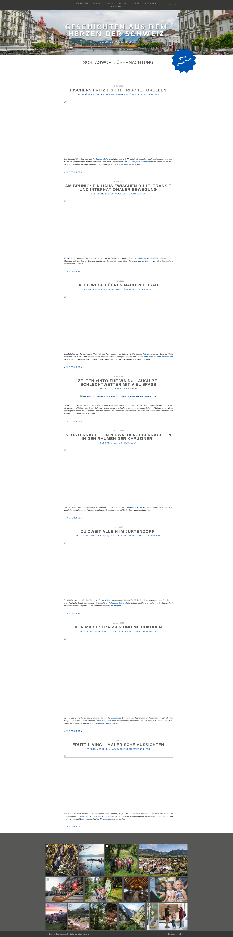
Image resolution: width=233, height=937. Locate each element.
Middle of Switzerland (146, 258)
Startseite (82, 3)
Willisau (147, 289)
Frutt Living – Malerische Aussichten (118, 745)
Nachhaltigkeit (113, 289)
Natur (109, 3)
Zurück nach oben (176, 934)
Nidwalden (130, 389)
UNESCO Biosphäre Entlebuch (136, 161)
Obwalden (121, 194)
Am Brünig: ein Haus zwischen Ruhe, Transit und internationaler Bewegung (118, 188)
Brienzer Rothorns (103, 159)
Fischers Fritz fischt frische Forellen (118, 90)
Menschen (122, 94)
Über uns (116, 7)
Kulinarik (106, 443)
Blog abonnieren (184, 60)
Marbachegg (116, 717)
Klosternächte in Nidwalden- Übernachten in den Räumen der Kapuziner (118, 437)
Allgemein (106, 389)
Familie (97, 3)
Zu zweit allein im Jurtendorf (118, 531)
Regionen (150, 3)
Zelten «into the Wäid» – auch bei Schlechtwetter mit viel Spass (118, 383)
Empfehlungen (93, 289)
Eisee (78, 159)
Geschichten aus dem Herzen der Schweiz (116, 31)
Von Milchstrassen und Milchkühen (118, 627)
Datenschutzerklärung (79, 934)
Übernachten (138, 94)
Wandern (153, 94)
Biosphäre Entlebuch (91, 94)
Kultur (123, 3)
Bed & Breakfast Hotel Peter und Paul (158, 356)
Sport (135, 3)
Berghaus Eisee (127, 164)
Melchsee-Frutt (106, 819)
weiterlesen (73, 172)
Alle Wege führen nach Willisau (118, 285)
